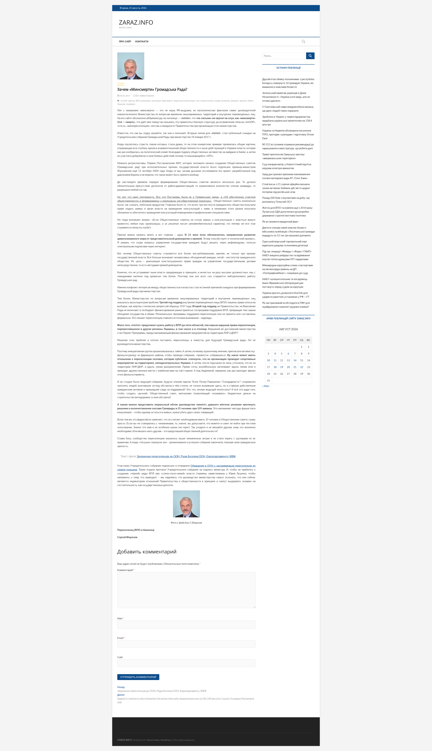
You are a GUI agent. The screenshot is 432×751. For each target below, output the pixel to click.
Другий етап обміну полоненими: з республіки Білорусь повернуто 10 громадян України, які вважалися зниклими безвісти (288, 83)
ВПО (138, 100)
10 (268, 360)
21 (294, 367)
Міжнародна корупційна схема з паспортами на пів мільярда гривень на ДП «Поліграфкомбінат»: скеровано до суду (287, 269)
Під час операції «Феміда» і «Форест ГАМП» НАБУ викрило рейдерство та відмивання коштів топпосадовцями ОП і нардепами (287, 255)
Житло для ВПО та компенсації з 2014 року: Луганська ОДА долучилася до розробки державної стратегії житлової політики (287, 211)
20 (288, 367)
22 (301, 367)
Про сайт (125, 41)
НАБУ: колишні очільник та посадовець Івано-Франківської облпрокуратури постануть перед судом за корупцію (284, 282)
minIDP (123, 100)
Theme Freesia (152, 740)
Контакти (141, 41)
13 (288, 360)
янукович (130, 104)
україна (243, 100)
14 (294, 360)
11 (275, 360)
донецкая (146, 100)
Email (121, 637)
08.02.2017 (124, 95)
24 (268, 373)
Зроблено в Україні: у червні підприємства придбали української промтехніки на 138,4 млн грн (287, 120)
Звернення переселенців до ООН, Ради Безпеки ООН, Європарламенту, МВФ (186, 456)
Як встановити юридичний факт (280, 221)
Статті (120, 83)
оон (198, 100)
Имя (120, 618)
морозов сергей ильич (184, 100)
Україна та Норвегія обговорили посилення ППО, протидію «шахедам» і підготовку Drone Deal (288, 134)
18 (275, 367)
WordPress (166, 740)
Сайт (120, 657)
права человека (222, 100)
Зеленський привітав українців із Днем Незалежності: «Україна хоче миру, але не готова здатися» (286, 96)
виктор (131, 100)
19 (281, 367)
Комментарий (125, 569)
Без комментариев (144, 95)
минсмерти (167, 100)
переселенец (207, 100)
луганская (156, 100)
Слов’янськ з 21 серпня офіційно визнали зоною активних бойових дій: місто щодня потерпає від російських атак (286, 188)
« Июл (265, 385)
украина (235, 100)
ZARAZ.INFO (136, 22)
